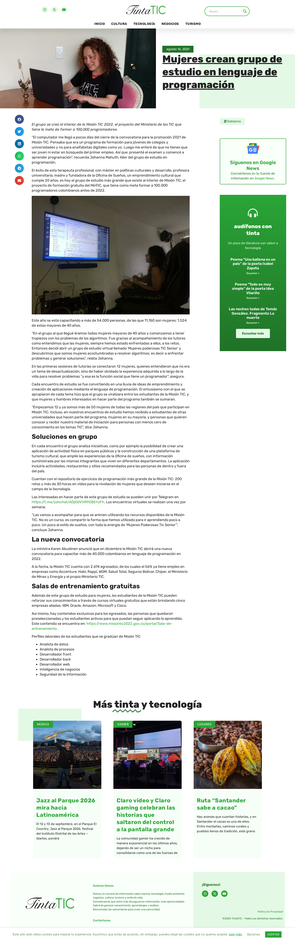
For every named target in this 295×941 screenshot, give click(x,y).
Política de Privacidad (270, 911)
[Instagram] (45, 9)
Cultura (119, 24)
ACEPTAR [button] (273, 934)
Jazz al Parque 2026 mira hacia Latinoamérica (65, 807)
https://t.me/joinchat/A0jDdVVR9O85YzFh (68, 502)
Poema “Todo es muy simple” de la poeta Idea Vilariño (253, 288)
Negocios (170, 24)
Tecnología (144, 24)
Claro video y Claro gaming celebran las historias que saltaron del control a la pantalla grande (146, 815)
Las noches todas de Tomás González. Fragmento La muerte (253, 313)
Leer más (235, 934)
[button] (19, 119)
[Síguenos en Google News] (252, 148)
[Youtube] (64, 9)
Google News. (264, 178)
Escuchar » (252, 273)
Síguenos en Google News (253, 165)
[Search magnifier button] (245, 11)
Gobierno (234, 121)
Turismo (193, 24)
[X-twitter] (54, 9)
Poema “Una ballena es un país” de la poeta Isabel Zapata (252, 263)
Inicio (99, 24)
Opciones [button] (253, 934)
